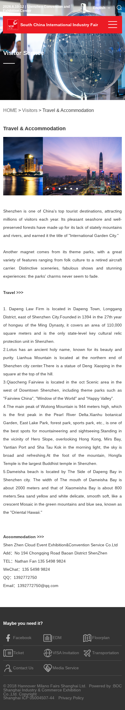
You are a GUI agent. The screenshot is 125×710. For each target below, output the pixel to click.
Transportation (105, 653)
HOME (10, 110)
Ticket (18, 653)
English (99, 8)
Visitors (30, 110)
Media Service (66, 668)
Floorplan (101, 638)
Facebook (22, 638)
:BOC (117, 686)
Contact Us (23, 668)
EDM (57, 638)
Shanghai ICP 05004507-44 (28, 698)
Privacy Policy (71, 698)
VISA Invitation (66, 653)
